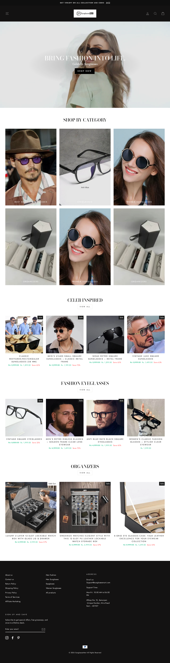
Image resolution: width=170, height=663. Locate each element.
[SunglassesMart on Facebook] (12, 637)
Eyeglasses (50, 583)
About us (8, 575)
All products (51, 592)
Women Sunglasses (53, 588)
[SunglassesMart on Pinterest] (18, 637)
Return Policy (10, 583)
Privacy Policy (11, 592)
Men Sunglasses (52, 579)
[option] (85, 2)
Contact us (9, 579)
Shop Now (85, 71)
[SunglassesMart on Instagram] (6, 637)
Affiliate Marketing (13, 601)
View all (85, 306)
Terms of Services (12, 597)
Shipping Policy (11, 588)
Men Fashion (51, 575)
